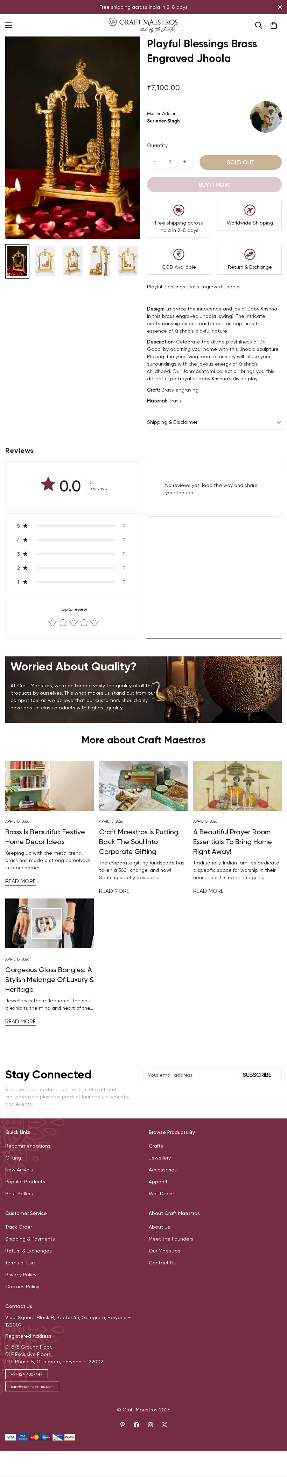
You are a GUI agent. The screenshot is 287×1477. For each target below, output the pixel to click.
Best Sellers (19, 1193)
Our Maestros (164, 1251)
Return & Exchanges (28, 1251)
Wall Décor (161, 1193)
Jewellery (160, 1158)
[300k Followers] (136, 1425)
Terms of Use (20, 1262)
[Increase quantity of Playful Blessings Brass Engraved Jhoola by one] (184, 161)
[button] (73, 525)
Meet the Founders (171, 1239)
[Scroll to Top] (273, 1439)
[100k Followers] (150, 1425)
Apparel (158, 1181)
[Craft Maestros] (143, 25)
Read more (20, 881)
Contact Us (162, 1262)
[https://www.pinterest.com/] (122, 1425)
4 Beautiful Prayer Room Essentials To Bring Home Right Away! (232, 842)
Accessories (163, 1169)
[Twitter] (164, 1425)
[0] (274, 25)
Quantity (157, 145)
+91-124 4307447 (26, 1374)
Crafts (156, 1146)
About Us (159, 1227)
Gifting (13, 1158)
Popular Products (25, 1181)
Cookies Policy (22, 1286)
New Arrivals (19, 1169)
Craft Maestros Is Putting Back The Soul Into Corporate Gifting (138, 842)
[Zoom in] (125, 51)
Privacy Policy (20, 1274)
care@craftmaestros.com (32, 1386)
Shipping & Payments (30, 1239)
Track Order (18, 1227)
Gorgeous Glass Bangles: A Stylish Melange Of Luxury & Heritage (49, 979)
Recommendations (27, 1146)
